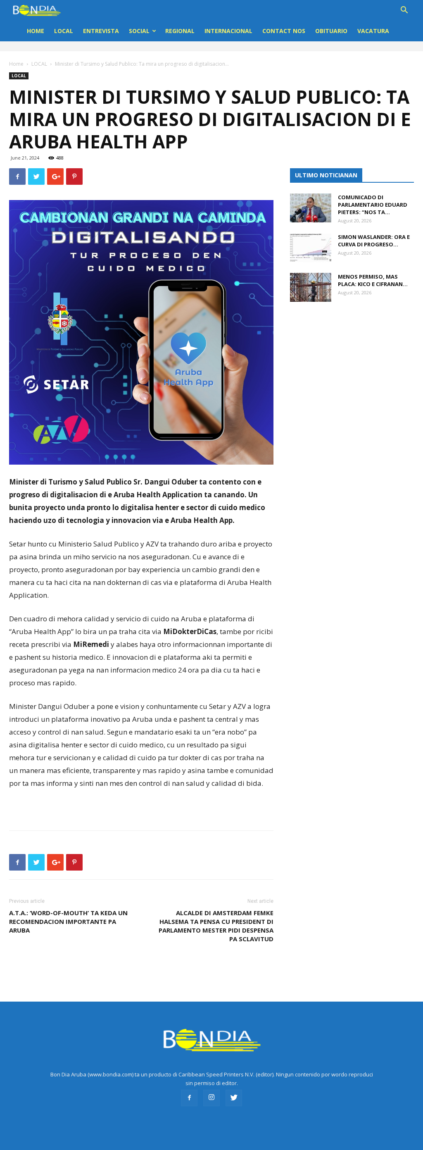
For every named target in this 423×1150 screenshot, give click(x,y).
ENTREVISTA (101, 31)
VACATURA (373, 31)
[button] (404, 11)
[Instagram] (211, 1098)
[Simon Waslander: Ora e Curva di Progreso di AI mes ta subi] (310, 247)
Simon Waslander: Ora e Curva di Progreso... (374, 240)
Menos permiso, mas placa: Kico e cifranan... (373, 280)
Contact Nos (283, 31)
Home (35, 31)
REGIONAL (180, 31)
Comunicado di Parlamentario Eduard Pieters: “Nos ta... (372, 204)
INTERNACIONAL (228, 31)
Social (139, 31)
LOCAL (63, 31)
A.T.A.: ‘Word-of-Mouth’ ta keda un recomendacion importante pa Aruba (68, 921)
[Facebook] (189, 1098)
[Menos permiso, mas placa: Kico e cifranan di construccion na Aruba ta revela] (310, 287)
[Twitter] (234, 1098)
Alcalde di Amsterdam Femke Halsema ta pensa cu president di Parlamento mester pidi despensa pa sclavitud (216, 926)
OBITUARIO (331, 31)
